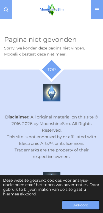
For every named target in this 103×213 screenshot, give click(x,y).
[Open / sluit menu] (97, 9)
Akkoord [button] (80, 205)
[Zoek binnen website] (6, 9)
